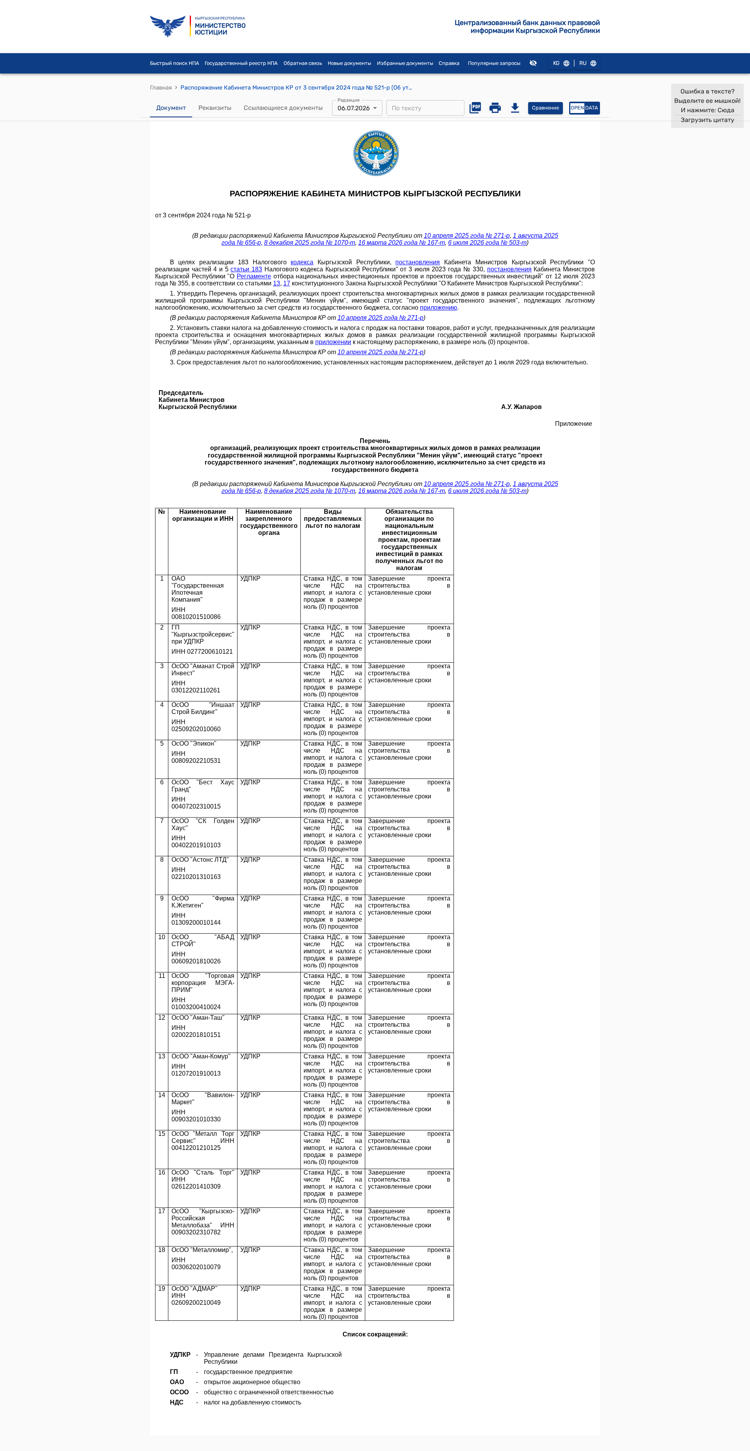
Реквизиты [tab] (214, 107)
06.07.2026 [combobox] (354, 108)
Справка (449, 63)
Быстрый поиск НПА (174, 63)
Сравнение (545, 108)
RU (583, 63)
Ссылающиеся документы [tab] (283, 107)
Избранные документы (405, 63)
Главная (161, 87)
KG (556, 63)
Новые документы (349, 63)
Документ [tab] (171, 107)
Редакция (349, 100)
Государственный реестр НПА (241, 63)
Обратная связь (303, 63)
